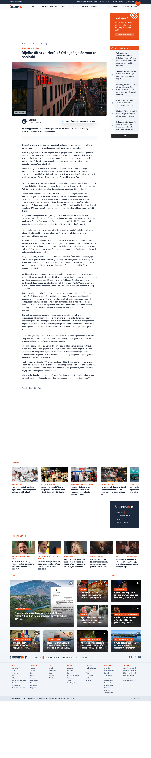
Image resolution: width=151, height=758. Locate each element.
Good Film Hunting (129, 675)
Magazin (85, 7)
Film (87, 673)
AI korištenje (71, 698)
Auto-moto (107, 678)
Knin (31, 673)
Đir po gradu (16, 685)
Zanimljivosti (108, 693)
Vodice (32, 668)
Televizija (44, 44)
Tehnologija (108, 675)
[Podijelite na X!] (35, 388)
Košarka (70, 670)
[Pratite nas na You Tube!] (139, 657)
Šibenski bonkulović (129, 668)
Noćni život (52, 670)
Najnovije (36, 7)
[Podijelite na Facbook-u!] (30, 388)
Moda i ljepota (109, 670)
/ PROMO (15, 462)
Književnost (89, 675)
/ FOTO (12, 575)
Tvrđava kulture (91, 668)
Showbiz (51, 668)
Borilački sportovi (73, 675)
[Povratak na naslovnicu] (16, 6)
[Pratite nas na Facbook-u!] (130, 657)
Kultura (76, 7)
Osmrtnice (119, 512)
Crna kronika (16, 683)
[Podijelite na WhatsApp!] (39, 388)
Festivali (51, 675)
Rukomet (70, 673)
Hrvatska (15, 673)
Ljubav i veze (108, 685)
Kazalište (89, 670)
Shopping (107, 668)
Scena (61, 7)
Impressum (31, 698)
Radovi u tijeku (121, 519)
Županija (53, 7)
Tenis (69, 680)
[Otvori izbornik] (138, 3)
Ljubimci (107, 690)
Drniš (32, 675)
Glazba (51, 673)
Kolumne (93, 7)
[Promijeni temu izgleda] (109, 6)
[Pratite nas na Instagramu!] (135, 657)
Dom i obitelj (108, 683)
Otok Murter (34, 680)
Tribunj (32, 670)
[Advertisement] (124, 427)
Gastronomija (108, 680)
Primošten (33, 685)
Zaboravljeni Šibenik (129, 673)
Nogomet (70, 668)
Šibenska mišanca (129, 680)
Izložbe (88, 678)
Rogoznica (33, 688)
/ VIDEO (114, 575)
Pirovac (32, 683)
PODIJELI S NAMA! (124, 34)
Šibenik (14, 670)
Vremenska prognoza (19, 680)
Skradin (32, 678)
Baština (88, 680)
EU (13, 675)
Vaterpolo (70, 678)
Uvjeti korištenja (42, 698)
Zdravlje (107, 673)
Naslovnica (25, 44)
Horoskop (107, 688)
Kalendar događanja (123, 516)
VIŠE (124, 136)
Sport (68, 7)
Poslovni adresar (122, 523)
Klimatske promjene (18, 688)
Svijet (14, 678)
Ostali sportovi (72, 683)
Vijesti (45, 7)
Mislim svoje (127, 678)
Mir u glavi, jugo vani (129, 670)
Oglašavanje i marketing (57, 698)
